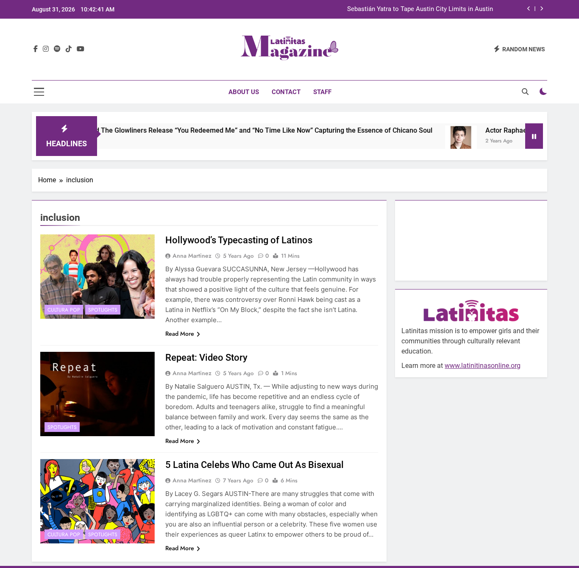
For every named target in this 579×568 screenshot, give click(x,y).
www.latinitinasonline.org (483, 366)
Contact (286, 92)
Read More (179, 333)
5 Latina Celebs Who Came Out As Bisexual (254, 464)
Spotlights (102, 310)
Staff (322, 92)
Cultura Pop (63, 310)
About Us (243, 92)
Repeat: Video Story (206, 357)
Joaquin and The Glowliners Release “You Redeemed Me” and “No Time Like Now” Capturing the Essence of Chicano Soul (230, 130)
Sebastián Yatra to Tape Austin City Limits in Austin (420, 9)
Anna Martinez (192, 255)
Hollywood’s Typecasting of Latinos (238, 240)
